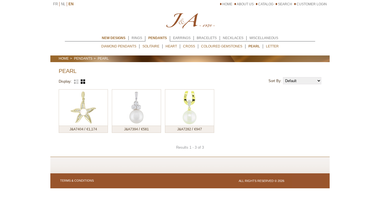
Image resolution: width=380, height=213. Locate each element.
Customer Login (312, 4)
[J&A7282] (189, 108)
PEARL (254, 46)
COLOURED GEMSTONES (221, 46)
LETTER (272, 46)
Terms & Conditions (77, 180)
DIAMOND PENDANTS (118, 46)
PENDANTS (157, 38)
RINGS (137, 38)
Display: (65, 81)
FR (55, 4)
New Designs (113, 38)
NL (63, 4)
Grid (83, 81)
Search (285, 4)
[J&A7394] (136, 108)
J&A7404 (77, 129)
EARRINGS (182, 38)
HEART (171, 46)
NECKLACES (233, 38)
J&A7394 (131, 129)
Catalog (265, 4)
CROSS (189, 46)
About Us (245, 4)
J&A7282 (184, 129)
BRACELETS (207, 38)
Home (227, 4)
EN (70, 4)
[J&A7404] (83, 108)
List (76, 81)
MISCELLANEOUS (264, 38)
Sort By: (275, 81)
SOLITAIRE (150, 46)
